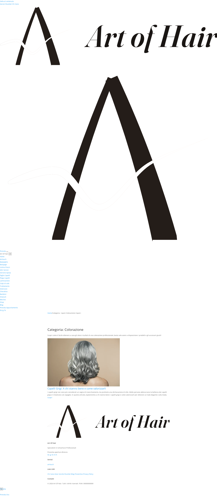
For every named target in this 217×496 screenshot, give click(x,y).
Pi (56, 455)
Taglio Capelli (5, 275)
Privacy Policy (88, 474)
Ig (3, 310)
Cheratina (3, 291)
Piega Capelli (5, 278)
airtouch (50, 464)
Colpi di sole (4, 283)
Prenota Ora (4, 495)
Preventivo (79, 474)
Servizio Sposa (5, 273)
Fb (1, 310)
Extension (3, 289)
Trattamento (4, 286)
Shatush (3, 297)
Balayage (3, 264)
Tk (5, 310)
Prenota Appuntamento (9, 308)
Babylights (4, 262)
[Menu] (7, 251)
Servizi (2, 4)
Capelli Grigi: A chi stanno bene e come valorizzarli (76, 388)
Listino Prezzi (5, 267)
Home (2, 256)
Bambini (3, 294)
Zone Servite (59, 474)
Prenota (3, 251)
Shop (2, 302)
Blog (1, 305)
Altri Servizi (4, 270)
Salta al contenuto (7, 1)
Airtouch (3, 259)
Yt (55, 455)
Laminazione (5, 281)
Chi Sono (15, 4)
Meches (3, 300)
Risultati (8, 4)
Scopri (49, 397)
